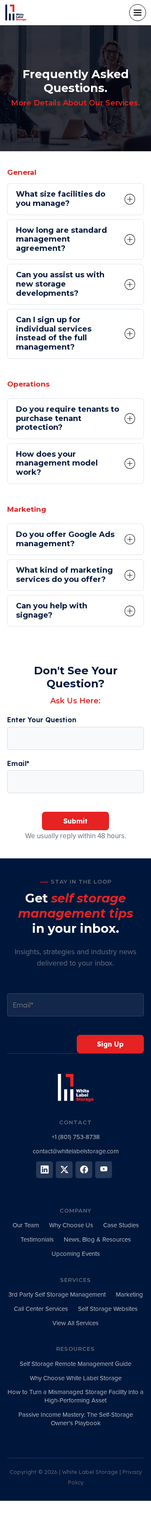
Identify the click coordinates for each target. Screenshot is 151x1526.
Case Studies (121, 1225)
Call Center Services (41, 1309)
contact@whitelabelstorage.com (76, 1151)
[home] (28, 12)
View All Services (75, 1323)
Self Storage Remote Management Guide (75, 1364)
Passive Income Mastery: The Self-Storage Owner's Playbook (75, 1418)
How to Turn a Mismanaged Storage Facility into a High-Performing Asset (75, 1396)
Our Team (26, 1225)
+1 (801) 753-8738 (76, 1137)
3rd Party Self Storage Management (57, 1294)
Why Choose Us (71, 1225)
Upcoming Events (76, 1254)
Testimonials (37, 1239)
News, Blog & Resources (97, 1239)
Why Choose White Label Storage (76, 1378)
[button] (137, 12)
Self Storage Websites (108, 1309)
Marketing (129, 1294)
